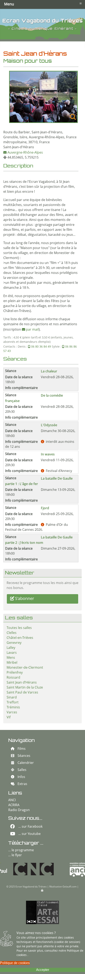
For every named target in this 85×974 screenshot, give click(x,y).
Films (22, 749)
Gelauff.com (70, 887)
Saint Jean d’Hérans (22, 682)
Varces (12, 712)
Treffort (13, 702)
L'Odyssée (49, 425)
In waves (48, 454)
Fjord (45, 508)
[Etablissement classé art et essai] (42, 912)
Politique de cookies (15, 963)
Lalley (11, 648)
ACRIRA (13, 805)
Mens (11, 658)
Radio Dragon (19, 810)
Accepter (42, 970)
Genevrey (14, 643)
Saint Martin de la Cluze (25, 687)
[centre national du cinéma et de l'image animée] (20, 869)
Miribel (12, 663)
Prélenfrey (15, 672)
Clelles (12, 633)
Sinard (12, 697)
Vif (9, 717)
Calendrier (26, 763)
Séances (24, 756)
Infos (21, 777)
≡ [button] (80, 3)
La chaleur (49, 371)
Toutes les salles (19, 628)
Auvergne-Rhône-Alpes (25, 152)
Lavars (12, 653)
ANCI (12, 800)
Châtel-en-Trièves (20, 638)
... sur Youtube (29, 834)
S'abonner (24, 599)
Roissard (13, 677)
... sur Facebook (30, 826)
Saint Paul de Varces (22, 692)
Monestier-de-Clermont (25, 667)
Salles (22, 770)
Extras (22, 784)
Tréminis (13, 707)
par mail (32, 329)
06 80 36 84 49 (41, 346)
